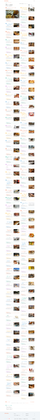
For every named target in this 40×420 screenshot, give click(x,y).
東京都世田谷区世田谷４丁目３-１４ (25, 19)
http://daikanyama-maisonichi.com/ (10, 208)
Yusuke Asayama (15, 326)
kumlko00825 (14, 152)
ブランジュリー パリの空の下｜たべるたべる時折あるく (32, 269)
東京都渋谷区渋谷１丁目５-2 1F (10, 254)
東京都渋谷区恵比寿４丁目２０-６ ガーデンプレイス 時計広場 (12, 270)
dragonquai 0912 (15, 27)
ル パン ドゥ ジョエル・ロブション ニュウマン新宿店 (10, 356)
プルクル (23, 384)
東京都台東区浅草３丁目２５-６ (24, 186)
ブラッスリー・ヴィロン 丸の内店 (24, 51)
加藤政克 (29, 197)
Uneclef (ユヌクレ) (25, 377)
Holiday (6, 0)
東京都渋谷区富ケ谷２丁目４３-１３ (25, 107)
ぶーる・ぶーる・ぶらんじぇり (24, 331)
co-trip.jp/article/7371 (31, 364)
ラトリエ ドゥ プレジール (11, 7)
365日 (23, 43)
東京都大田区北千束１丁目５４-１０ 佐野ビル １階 (11, 141)
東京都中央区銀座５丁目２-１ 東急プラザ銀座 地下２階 (27, 197)
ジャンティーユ (9, 307)
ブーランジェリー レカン (10, 348)
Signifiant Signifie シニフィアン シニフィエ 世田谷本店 (25, 8)
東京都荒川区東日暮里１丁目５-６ (25, 363)
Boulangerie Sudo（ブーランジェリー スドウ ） (24, 17)
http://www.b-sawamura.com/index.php (10, 192)
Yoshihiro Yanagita (15, 35)
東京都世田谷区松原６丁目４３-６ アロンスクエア (26, 379)
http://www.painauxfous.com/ (9, 301)
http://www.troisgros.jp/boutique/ (24, 163)
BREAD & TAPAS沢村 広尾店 (9, 198)
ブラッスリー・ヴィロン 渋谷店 (24, 66)
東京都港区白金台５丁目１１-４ (10, 316)
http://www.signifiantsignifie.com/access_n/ (10, 58)
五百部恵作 (29, 396)
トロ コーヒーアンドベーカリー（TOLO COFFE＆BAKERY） (25, 323)
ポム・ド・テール (24, 354)
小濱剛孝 (29, 309)
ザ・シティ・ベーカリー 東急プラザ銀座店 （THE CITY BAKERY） (25, 195)
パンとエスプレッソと (25, 58)
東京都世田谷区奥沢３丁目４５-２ (25, 117)
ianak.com (30, 156)
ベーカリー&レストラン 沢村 (9, 191)
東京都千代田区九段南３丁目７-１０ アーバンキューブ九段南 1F (13, 126)
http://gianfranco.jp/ (23, 291)
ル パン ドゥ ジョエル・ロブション (10, 87)
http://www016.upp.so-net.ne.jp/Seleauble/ (25, 315)
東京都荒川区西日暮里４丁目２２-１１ (25, 154)
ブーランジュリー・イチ (9, 323)
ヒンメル (8, 237)
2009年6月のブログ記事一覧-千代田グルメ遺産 (32, 213)
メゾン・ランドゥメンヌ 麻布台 (25, 123)
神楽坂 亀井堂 (24, 145)
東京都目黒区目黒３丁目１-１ (9, 308)
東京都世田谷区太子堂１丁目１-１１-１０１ (26, 11)
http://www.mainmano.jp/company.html (10, 150)
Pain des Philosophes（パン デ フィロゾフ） (10, 32)
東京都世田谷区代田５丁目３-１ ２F (25, 325)
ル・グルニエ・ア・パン (9, 172)
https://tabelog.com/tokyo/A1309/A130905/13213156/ (11, 35)
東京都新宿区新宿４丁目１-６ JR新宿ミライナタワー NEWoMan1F (13, 359)
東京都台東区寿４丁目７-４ (9, 48)
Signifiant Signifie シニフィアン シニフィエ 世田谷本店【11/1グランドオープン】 (31, 11)
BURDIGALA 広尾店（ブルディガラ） (24, 226)
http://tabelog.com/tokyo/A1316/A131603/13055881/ (26, 38)
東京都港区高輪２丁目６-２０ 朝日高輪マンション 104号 (27, 37)
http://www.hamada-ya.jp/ (9, 119)
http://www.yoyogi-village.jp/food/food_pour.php (26, 386)
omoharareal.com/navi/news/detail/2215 (32, 341)
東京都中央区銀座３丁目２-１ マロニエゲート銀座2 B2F (27, 82)
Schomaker (23, 233)
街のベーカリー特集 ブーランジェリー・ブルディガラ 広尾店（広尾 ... (33, 228)
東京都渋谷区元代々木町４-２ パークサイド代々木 (26, 306)
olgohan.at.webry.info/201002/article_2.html (17, 73)
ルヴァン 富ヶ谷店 (25, 105)
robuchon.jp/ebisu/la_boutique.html (17, 367)
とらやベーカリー (24, 392)
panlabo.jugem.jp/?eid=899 (16, 50)
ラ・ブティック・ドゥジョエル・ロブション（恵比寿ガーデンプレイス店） (10, 366)
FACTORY (8, 125)
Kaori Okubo (14, 121)
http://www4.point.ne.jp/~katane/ (10, 65)
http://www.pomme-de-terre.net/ (24, 356)
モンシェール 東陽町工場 (10, 246)
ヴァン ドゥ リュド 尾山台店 (9, 230)
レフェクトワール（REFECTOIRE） (25, 339)
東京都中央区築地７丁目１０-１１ (25, 300)
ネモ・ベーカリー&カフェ (10, 276)
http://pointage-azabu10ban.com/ (25, 75)
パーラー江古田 (9, 110)
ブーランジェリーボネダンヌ (10, 292)
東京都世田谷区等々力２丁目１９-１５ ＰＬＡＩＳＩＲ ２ (12, 231)
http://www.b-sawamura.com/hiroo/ (10, 200)
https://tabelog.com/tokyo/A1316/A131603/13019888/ (26, 91)
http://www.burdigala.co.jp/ (24, 229)
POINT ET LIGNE (9, 70)
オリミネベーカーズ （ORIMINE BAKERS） (24, 298)
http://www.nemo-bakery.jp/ (9, 278)
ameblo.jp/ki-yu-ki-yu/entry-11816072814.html (33, 141)
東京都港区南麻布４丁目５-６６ (24, 228)
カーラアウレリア (25, 210)
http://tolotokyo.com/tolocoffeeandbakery (25, 326)
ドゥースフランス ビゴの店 (25, 81)
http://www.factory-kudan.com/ (9, 127)
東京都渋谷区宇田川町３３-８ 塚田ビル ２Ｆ (26, 67)
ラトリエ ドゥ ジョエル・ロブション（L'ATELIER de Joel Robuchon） (25, 97)
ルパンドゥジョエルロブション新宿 (10, 165)
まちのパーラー (9, 94)
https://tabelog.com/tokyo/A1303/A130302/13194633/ (26, 253)
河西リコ (29, 237)
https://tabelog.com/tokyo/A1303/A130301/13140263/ (11, 89)
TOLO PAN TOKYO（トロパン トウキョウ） (10, 214)
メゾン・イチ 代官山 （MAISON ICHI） (10, 206)
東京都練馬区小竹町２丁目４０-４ (10, 95)
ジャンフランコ (24, 289)
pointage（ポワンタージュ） (24, 73)
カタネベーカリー (10, 63)
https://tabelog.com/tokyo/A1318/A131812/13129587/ (11, 285)
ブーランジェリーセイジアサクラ (31, 35)
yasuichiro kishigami (15, 144)
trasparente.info (31, 285)
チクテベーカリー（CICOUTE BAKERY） (10, 383)
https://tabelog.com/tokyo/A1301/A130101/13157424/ (11, 42)
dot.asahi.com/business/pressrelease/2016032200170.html (19, 358)
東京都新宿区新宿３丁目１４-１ (10, 223)
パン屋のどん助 (24, 177)
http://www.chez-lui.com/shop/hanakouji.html (11, 174)
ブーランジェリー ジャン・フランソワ (25, 170)
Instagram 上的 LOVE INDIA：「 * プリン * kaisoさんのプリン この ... (18, 286)
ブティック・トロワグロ (25, 161)
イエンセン (23, 305)
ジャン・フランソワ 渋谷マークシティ (25, 203)
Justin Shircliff (14, 233)
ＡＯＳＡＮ (8, 390)
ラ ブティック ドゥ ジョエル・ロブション (25, 370)
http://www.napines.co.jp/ (24, 213)
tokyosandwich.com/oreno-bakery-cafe (17, 271)
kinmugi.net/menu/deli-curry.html (17, 318)
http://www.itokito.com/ (9, 142)
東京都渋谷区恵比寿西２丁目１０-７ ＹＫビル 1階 (26, 139)
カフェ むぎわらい (25, 361)
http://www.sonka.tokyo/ (9, 262)
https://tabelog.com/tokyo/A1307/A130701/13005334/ (26, 100)
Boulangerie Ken (9, 331)
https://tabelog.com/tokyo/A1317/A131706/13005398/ (11, 159)
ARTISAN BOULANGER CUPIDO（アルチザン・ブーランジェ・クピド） (24, 114)
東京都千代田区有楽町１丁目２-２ (10, 26)
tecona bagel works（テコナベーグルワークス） (25, 131)
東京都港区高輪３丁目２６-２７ (24, 276)
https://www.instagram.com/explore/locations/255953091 (27, 307)
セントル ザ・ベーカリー (10, 40)
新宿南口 (7, 167)
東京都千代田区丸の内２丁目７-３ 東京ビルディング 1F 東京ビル (28, 52)
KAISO (8, 284)
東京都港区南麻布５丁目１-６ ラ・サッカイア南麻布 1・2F (12, 199)
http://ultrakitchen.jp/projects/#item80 (25, 44)
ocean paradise (29, 388)
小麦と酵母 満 (9, 117)
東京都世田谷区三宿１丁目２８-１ (10, 293)
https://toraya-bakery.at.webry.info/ (25, 395)
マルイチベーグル (25, 346)
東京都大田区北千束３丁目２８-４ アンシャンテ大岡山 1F (12, 238)
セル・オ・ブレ (24, 313)
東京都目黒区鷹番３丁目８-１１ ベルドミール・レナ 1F (27, 284)
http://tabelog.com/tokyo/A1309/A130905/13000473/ (26, 147)
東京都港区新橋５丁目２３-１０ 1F (25, 348)
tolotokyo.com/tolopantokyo (16, 216)
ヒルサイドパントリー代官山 (25, 219)
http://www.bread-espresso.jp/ (24, 60)
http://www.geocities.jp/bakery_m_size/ (25, 260)
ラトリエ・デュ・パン (10, 102)
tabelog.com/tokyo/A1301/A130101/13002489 (33, 83)
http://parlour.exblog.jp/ (9, 111)
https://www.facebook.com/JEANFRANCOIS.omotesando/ (27, 172)
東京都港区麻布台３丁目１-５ (24, 124)
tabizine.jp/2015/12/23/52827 (32, 221)
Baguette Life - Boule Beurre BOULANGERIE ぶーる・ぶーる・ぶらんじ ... (34, 333)
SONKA (8, 260)
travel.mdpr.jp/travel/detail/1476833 (17, 167)
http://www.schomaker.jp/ (24, 235)
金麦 (7, 315)
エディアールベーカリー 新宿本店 (10, 222)
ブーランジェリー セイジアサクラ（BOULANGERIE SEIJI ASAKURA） (25, 34)
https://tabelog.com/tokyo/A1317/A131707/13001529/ (11, 135)
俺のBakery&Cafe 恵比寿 (9, 269)
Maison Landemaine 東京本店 (31, 125)
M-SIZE (23, 258)
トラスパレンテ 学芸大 (25, 283)
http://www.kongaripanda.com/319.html (10, 392)
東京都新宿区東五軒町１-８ (9, 34)
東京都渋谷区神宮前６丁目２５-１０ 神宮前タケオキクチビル (27, 341)
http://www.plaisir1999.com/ (9, 9)
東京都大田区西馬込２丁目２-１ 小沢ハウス (11, 376)
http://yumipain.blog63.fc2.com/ (24, 268)
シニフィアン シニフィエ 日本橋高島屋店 (10, 55)
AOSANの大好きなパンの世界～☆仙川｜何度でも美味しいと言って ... (18, 393)
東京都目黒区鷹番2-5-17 (24, 259)
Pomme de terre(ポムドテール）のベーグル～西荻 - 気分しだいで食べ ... (33, 356)
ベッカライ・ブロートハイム (10, 134)
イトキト (8, 140)
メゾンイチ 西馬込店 (10, 375)
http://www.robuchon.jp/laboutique (10, 81)
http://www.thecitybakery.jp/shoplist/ (25, 246)
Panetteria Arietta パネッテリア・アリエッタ (25, 89)
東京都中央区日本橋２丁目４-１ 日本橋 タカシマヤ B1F (12, 57)
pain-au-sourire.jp (16, 256)
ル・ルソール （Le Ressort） (25, 25)
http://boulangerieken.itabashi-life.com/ (10, 332)
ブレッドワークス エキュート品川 (25, 275)
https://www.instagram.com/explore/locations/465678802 (27, 333)
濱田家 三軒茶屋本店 (10, 157)
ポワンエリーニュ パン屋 (10, 340)
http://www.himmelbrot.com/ (9, 239)
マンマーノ (8, 148)
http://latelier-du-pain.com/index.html (10, 104)
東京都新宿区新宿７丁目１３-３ (24, 178)
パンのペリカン (9, 47)
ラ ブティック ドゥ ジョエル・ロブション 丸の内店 (10, 79)
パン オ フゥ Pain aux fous (9, 299)
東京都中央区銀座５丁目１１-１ (10, 349)
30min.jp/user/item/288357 (31, 108)
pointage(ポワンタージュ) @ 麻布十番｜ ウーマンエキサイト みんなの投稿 (34, 75)
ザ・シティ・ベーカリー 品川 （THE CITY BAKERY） (24, 243)
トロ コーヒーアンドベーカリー (31, 324)
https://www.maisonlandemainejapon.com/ (25, 125)
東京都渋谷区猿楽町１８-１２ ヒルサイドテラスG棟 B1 (27, 220)
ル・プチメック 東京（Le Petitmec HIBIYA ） (10, 24)
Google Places (29, 12)
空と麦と (23, 138)
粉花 (22, 185)
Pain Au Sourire (9, 253)
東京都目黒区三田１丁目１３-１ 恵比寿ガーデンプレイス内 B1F (12, 369)
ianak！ (23, 153)
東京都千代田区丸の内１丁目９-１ (25, 212)
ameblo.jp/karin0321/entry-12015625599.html (18, 385)
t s (28, 317)
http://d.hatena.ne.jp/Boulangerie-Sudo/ (25, 20)
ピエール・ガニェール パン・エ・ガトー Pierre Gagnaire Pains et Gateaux (10, 182)
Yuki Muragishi (29, 262)
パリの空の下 (24, 266)
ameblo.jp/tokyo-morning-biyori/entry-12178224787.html (33, 133)
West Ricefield (14, 58)
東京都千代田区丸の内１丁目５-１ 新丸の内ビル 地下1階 (12, 72)
